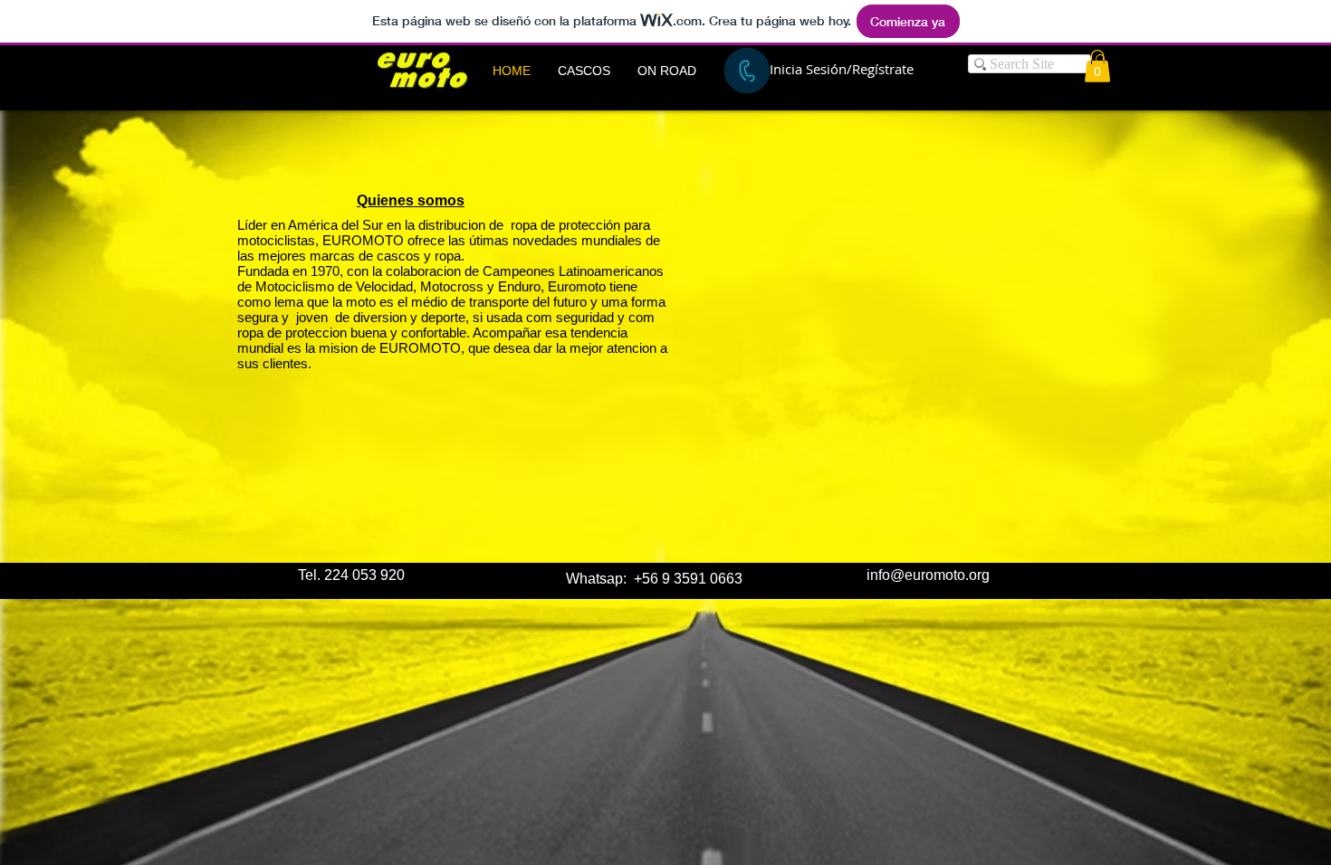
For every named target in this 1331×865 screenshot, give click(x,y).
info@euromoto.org (928, 575)
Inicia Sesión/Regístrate (842, 69)
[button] (584, 70)
